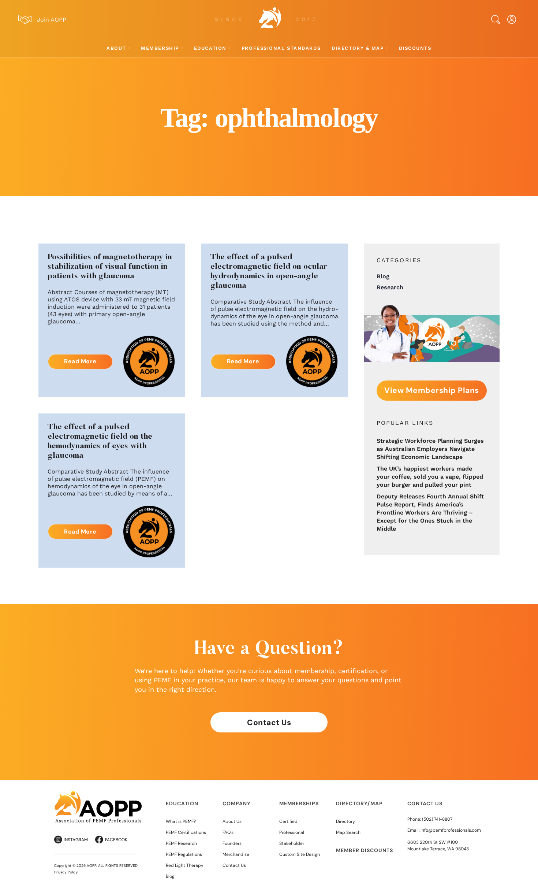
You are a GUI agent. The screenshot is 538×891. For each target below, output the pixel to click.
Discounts (415, 48)
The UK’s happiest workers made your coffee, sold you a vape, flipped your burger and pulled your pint (430, 476)
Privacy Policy (66, 872)
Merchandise (236, 854)
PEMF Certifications (186, 832)
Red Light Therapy (184, 865)
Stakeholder (291, 843)
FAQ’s (228, 832)
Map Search (348, 832)
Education (210, 48)
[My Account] (512, 19)
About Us (232, 821)
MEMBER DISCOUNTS (364, 850)
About (116, 48)
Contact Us (269, 722)
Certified (288, 821)
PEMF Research (181, 843)
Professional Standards (281, 48)
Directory (345, 821)
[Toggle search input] (495, 19)
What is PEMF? (181, 821)
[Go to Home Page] (270, 19)
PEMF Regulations (184, 854)
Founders (232, 843)
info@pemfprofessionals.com (451, 830)
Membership (160, 48)
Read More (80, 361)
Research (390, 287)
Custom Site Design (299, 854)
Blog (383, 276)
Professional (291, 832)
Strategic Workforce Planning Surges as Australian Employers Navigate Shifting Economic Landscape (430, 448)
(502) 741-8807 (437, 819)
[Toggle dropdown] (129, 48)
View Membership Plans (431, 390)
